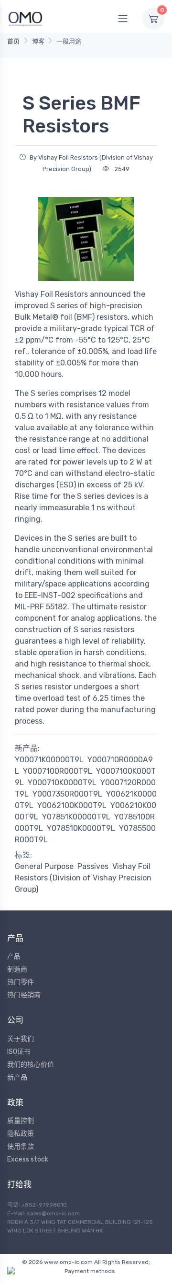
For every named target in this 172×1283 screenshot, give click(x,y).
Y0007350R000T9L (67, 793)
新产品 (17, 1077)
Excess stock (27, 1159)
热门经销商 (24, 995)
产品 (14, 956)
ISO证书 (19, 1052)
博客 (38, 41)
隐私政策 (20, 1134)
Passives (92, 866)
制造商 (17, 969)
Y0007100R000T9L (57, 771)
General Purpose (44, 866)
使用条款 (20, 1146)
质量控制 (20, 1121)
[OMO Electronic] (25, 18)
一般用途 (68, 41)
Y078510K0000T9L (81, 828)
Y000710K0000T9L (62, 782)
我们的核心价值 (30, 1065)
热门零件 (20, 982)
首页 (13, 41)
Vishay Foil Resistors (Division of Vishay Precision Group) (83, 878)
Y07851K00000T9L (76, 816)
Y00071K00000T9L (49, 759)
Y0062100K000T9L (72, 805)
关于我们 (20, 1039)
